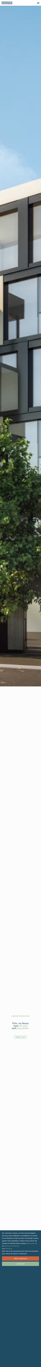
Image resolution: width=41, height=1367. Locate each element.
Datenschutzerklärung (12, 1246)
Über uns (20, 1037)
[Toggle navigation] (38, 3)
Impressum (8, 1248)
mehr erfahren (31, 1243)
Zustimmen (20, 1264)
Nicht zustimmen (20, 1258)
